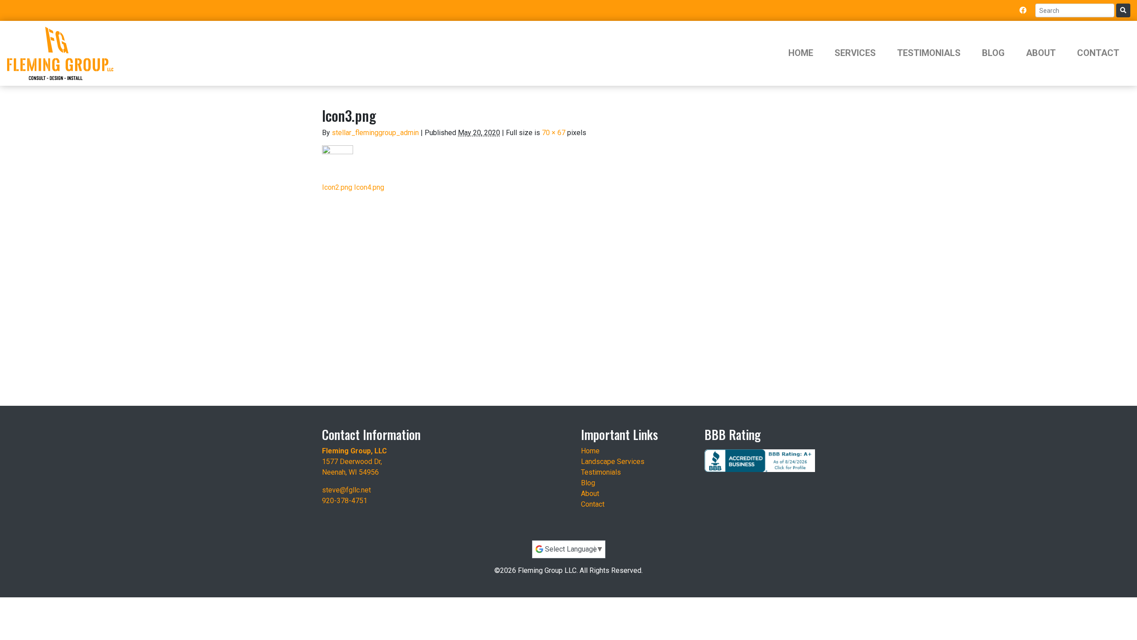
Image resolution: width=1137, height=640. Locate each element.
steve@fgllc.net (346, 490)
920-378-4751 (344, 500)
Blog (993, 53)
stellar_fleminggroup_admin (375, 132)
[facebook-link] (1022, 10)
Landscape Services (612, 461)
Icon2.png (337, 187)
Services (855, 53)
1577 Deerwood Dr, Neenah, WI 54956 (354, 461)
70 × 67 (553, 132)
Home (800, 53)
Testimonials (929, 53)
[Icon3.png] (337, 160)
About (1041, 53)
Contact (1098, 53)
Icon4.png (369, 187)
